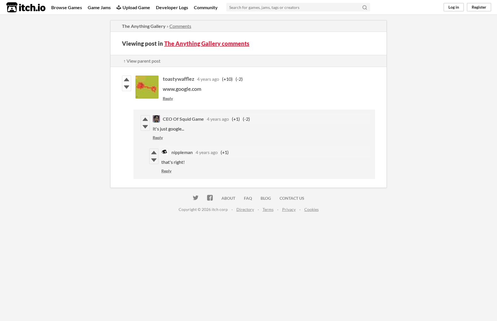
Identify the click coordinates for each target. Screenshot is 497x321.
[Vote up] (126, 79)
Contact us (292, 198)
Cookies (311, 209)
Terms (268, 209)
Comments (180, 26)
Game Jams (99, 7)
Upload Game (136, 7)
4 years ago (208, 79)
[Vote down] (126, 87)
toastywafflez (178, 79)
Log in (453, 7)
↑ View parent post (141, 61)
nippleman (182, 152)
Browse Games (66, 7)
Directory (245, 209)
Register (479, 7)
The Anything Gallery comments (206, 43)
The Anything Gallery (144, 26)
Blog (266, 198)
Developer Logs (172, 7)
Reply (168, 98)
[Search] (364, 7)
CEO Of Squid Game (183, 119)
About (228, 198)
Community (206, 7)
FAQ (248, 198)
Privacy (289, 209)
